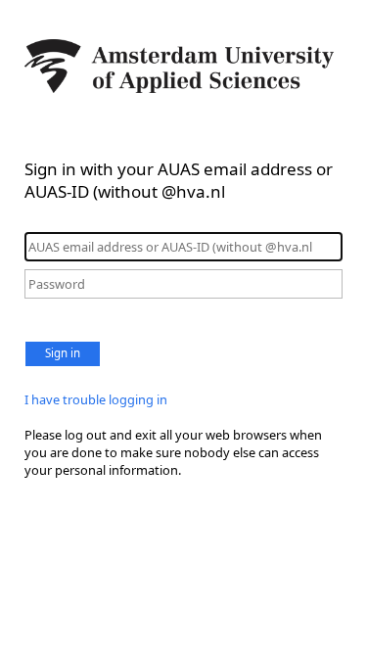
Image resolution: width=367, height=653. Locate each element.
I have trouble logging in (95, 399)
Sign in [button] (62, 353)
